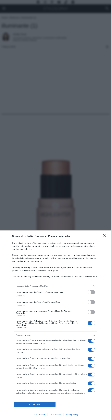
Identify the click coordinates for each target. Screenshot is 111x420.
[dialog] (55, 325)
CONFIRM (34, 404)
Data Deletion (39, 414)
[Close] (105, 236)
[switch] (91, 292)
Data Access (55, 414)
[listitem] (55, 285)
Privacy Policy (72, 414)
